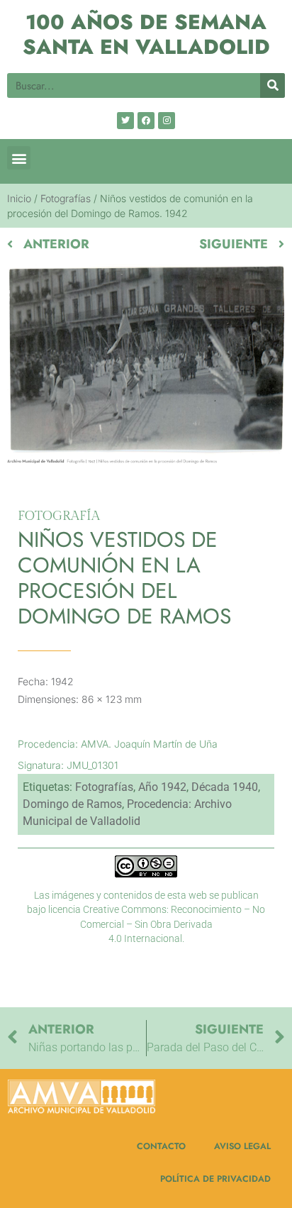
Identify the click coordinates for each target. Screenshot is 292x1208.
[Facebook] (146, 120)
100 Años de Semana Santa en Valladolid (146, 34)
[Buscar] (272, 85)
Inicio (19, 198)
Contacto (161, 1146)
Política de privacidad (215, 1179)
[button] (18, 158)
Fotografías (65, 198)
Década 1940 (224, 787)
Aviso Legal (242, 1146)
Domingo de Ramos (72, 804)
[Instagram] (166, 120)
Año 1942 (162, 787)
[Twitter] (125, 120)
